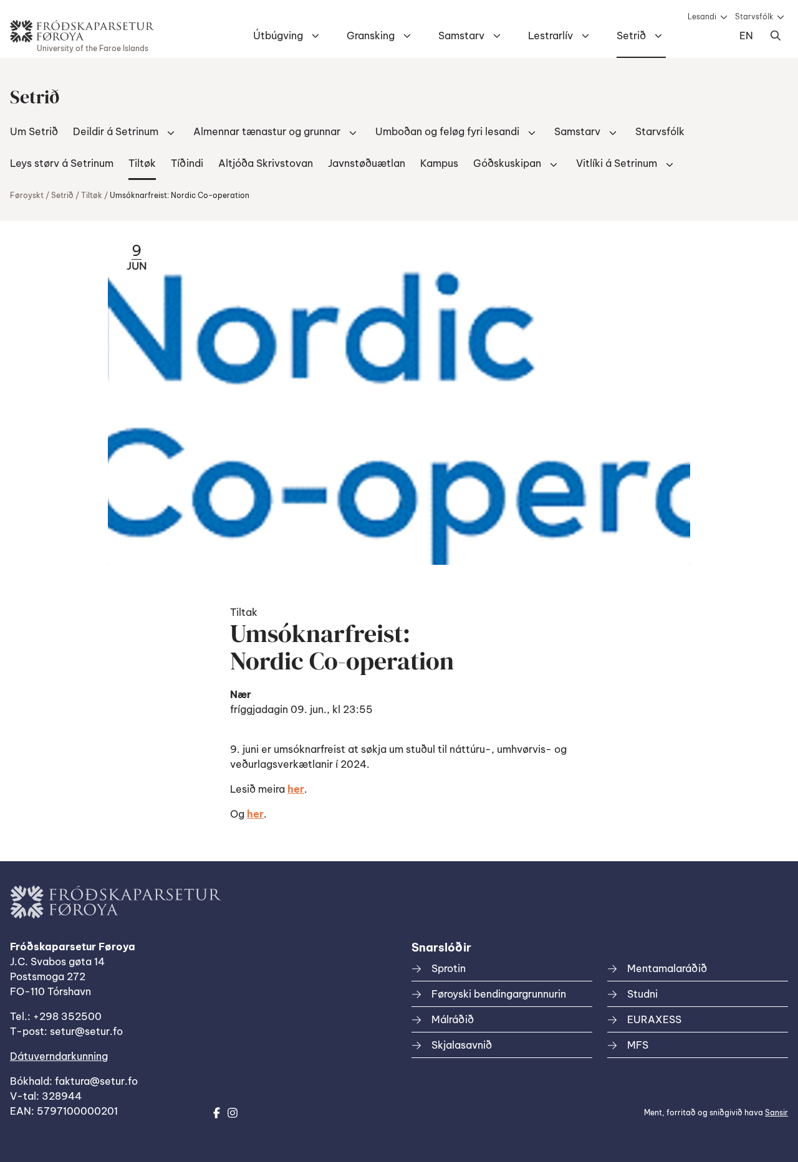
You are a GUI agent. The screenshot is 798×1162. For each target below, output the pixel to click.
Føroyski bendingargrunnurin (498, 994)
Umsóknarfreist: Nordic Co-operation (179, 195)
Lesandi (702, 16)
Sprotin (448, 968)
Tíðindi (187, 163)
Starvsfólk (754, 16)
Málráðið (452, 1019)
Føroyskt (27, 195)
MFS (637, 1045)
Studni (642, 994)
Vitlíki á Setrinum (616, 163)
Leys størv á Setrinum (61, 163)
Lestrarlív (550, 35)
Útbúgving (278, 35)
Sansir (776, 1112)
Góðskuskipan (507, 163)
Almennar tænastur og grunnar (266, 131)
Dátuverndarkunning (59, 1056)
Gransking (371, 35)
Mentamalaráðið (667, 968)
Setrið (631, 35)
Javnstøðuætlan (366, 163)
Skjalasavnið (461, 1045)
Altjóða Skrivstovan (265, 163)
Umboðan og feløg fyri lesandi (447, 131)
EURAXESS (654, 1019)
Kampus (439, 163)
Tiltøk (142, 163)
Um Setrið (34, 131)
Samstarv (461, 35)
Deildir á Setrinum (115, 131)
